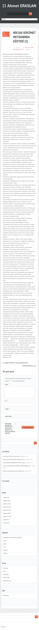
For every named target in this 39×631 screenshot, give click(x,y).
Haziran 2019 (6, 504)
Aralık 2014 (6, 523)
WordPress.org (7, 581)
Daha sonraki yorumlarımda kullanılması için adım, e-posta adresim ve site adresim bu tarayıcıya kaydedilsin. (10, 428)
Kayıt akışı (5, 574)
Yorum (7, 384)
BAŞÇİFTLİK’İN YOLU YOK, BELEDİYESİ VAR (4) (16, 363)
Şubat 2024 (6, 497)
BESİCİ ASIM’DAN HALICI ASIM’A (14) (13, 471)
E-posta (7, 409)
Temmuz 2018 (7, 507)
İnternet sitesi (8, 416)
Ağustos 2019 (7, 501)
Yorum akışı (6, 578)
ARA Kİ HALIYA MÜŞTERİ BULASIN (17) (14, 459)
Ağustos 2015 (7, 513)
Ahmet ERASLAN (21, 6)
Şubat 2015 (6, 520)
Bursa (4, 541)
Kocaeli (5, 550)
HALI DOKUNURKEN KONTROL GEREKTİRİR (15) (16, 466)
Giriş (4, 571)
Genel (4, 544)
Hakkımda (6, 595)
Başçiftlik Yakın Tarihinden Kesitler (12, 537)
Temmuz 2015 (7, 516)
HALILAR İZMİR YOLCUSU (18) (11, 456)
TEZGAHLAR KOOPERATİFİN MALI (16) (13, 463)
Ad (6, 401)
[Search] (30, 13)
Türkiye (5, 553)
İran (4, 547)
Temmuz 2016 (7, 510)
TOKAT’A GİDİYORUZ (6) (28, 366)
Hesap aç (5, 568)
